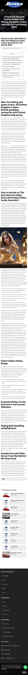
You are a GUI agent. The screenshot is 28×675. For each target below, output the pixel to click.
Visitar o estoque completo (9, 628)
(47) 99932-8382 (6, 654)
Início (4, 601)
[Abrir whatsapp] (25, 667)
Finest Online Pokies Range (9, 66)
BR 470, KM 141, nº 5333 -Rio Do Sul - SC (12, 645)
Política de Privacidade (8, 636)
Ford (4, 592)
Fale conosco (6, 623)
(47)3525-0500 (6, 649)
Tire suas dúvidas (7, 632)
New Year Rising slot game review (15, 147)
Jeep (4, 588)
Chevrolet (5, 584)
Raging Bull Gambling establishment (11, 72)
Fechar (24, 672)
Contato (5, 614)
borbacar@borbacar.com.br (8, 658)
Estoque (5, 606)
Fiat (4, 580)
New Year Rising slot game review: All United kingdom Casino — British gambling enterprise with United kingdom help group (13, 58)
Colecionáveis (6, 610)
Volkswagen (5, 575)
